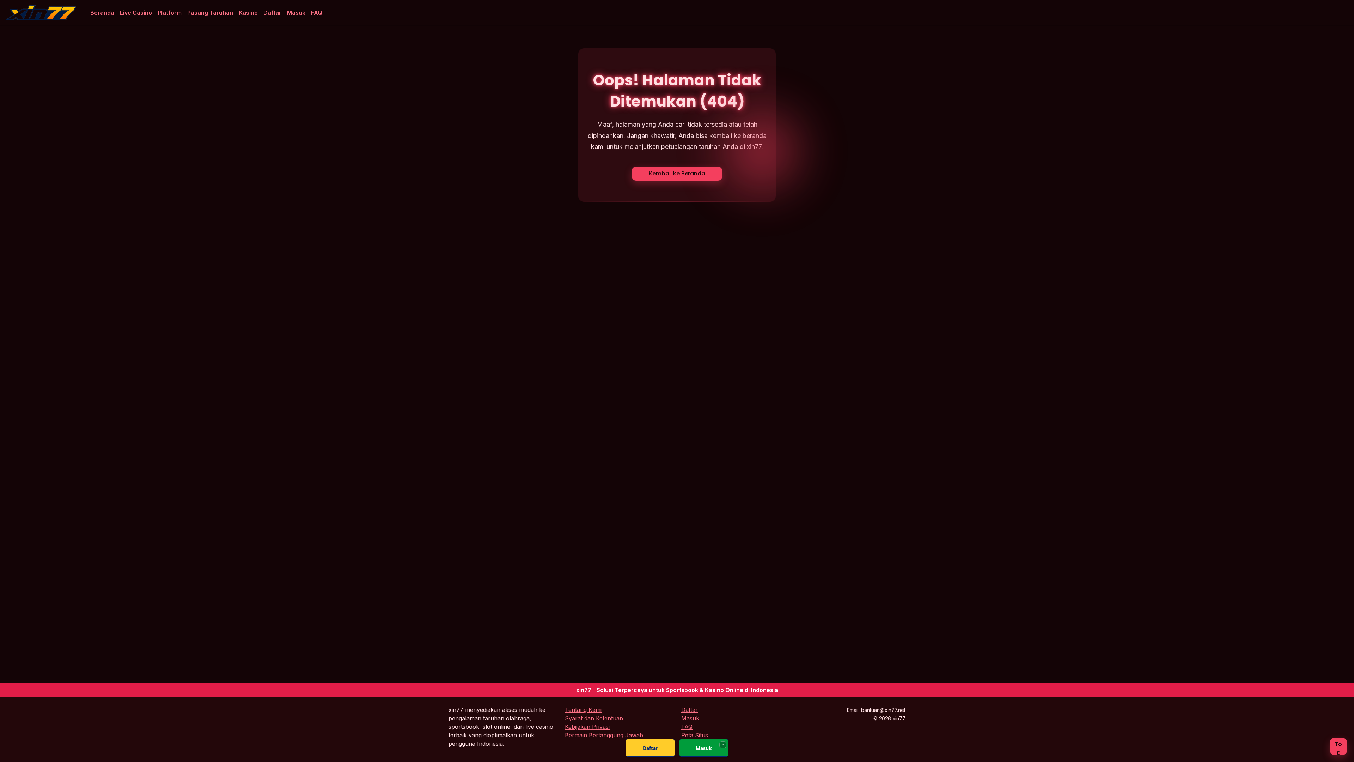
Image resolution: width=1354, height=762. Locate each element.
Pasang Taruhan (210, 12)
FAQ (316, 12)
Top (1338, 747)
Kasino (248, 12)
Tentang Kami (583, 709)
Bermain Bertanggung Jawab (604, 735)
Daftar (272, 12)
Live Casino (136, 12)
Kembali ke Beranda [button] (677, 173)
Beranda (102, 12)
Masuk (296, 12)
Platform (170, 12)
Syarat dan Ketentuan (594, 718)
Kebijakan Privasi (587, 726)
